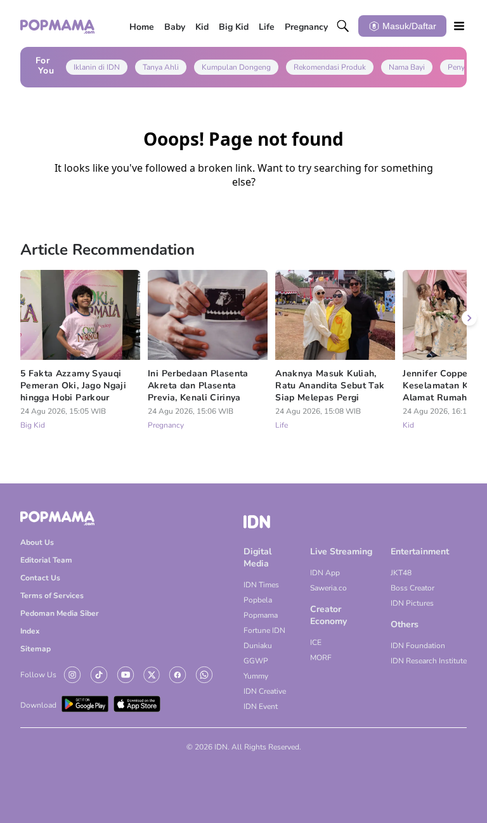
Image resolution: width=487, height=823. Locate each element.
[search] (343, 26)
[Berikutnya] (469, 318)
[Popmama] (58, 26)
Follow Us (38, 675)
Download (38, 705)
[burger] (459, 26)
